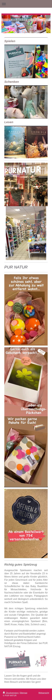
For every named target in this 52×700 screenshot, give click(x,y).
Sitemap (23, 693)
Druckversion (12, 693)
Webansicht (43, 693)
